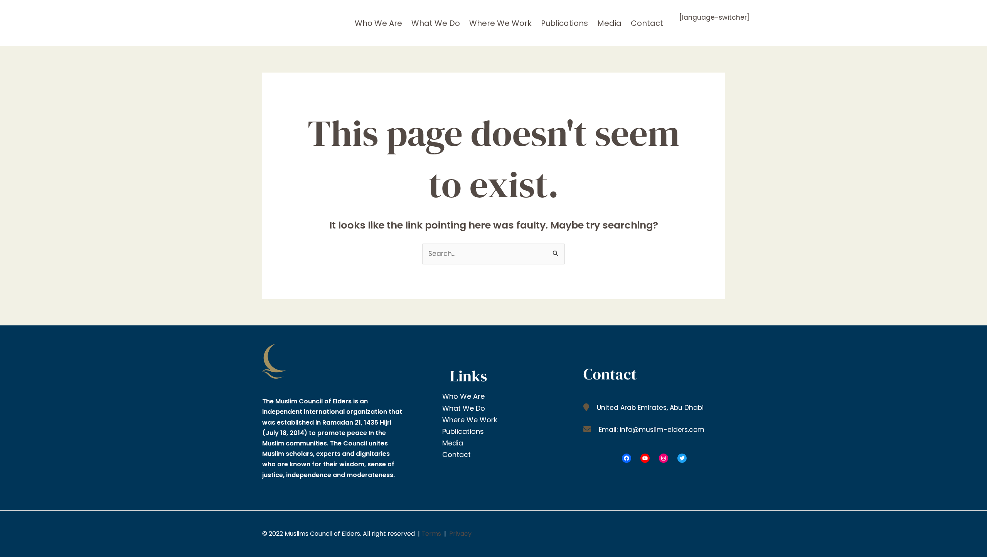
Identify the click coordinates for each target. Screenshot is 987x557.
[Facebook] (626, 458)
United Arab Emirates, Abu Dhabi (649, 407)
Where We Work (500, 23)
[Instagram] (663, 458)
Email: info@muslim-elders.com (650, 429)
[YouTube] (645, 458)
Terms (431, 533)
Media (609, 23)
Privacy (460, 533)
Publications (564, 23)
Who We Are (378, 23)
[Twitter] (682, 458)
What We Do (435, 23)
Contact (647, 23)
